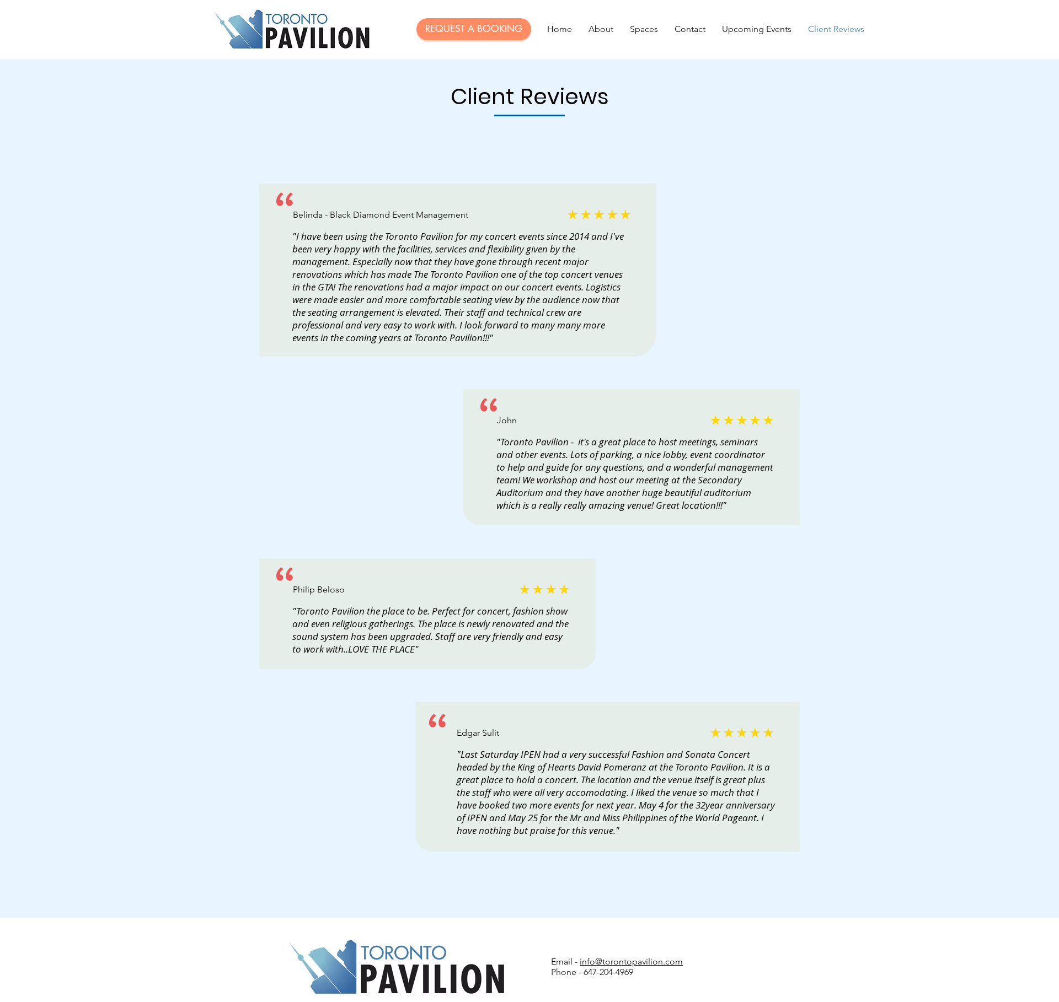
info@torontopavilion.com (631, 961)
